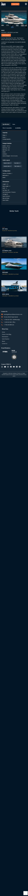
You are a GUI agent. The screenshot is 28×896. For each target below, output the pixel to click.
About (3, 341)
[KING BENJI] (14, 285)
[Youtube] (14, 367)
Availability (18, 128)
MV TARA (5, 229)
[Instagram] (8, 367)
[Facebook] (11, 367)
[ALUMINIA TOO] (14, 242)
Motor (3, 227)
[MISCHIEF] (14, 264)
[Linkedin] (17, 367)
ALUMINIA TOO (6, 250)
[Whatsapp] (2, 367)
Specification (6, 124)
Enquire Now (15, 4)
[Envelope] (5, 367)
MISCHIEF (5, 272)
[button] (26, 4)
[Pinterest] (20, 367)
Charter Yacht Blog (6, 334)
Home (3, 332)
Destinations (5, 336)
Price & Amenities (7, 128)
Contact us (4, 343)
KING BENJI (5, 294)
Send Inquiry (6, 35)
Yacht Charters (5, 339)
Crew (14, 124)
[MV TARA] (14, 220)
